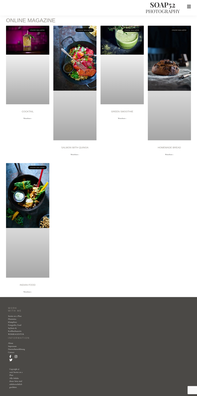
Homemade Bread (169, 147)
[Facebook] (10, 357)
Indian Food (28, 285)
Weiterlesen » (27, 118)
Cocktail (28, 111)
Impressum (12, 346)
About (10, 343)
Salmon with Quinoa (74, 147)
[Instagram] (16, 357)
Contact (11, 352)
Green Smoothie (122, 111)
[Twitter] (11, 360)
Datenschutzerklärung (16, 349)
